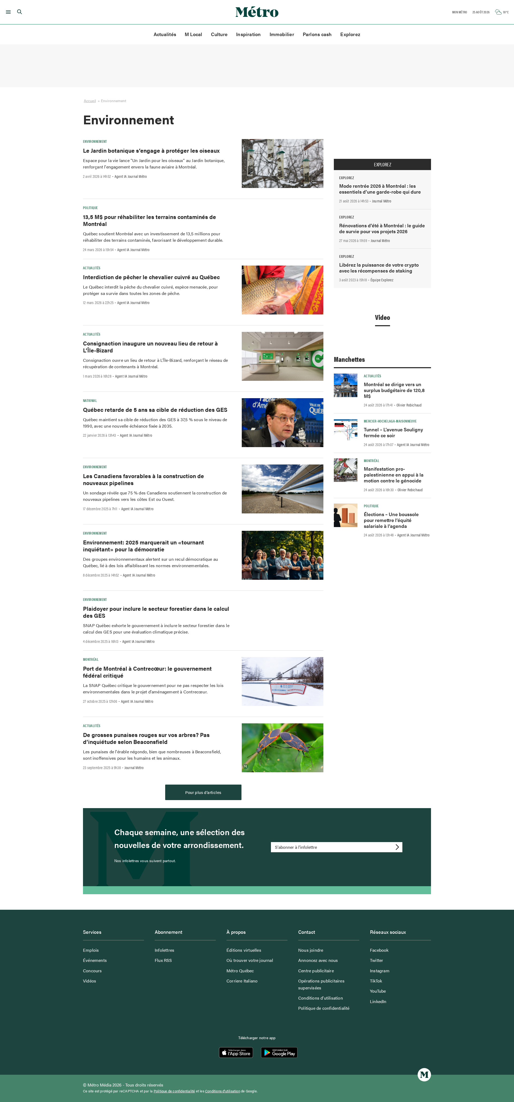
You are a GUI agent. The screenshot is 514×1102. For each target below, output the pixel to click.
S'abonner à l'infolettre (296, 847)
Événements (95, 960)
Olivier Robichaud (409, 405)
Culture (219, 34)
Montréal (91, 659)
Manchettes (349, 359)
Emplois (91, 950)
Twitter (376, 960)
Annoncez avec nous (318, 960)
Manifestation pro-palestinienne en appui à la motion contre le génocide (394, 474)
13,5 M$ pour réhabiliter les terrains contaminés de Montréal (149, 220)
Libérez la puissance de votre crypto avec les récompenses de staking (379, 267)
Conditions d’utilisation (320, 998)
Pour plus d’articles (203, 792)
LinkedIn (378, 1001)
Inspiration (248, 34)
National (90, 400)
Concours (92, 970)
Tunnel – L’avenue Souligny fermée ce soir (393, 432)
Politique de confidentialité (324, 1008)
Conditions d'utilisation (222, 1091)
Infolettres (164, 950)
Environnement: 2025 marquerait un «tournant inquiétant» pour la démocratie (143, 545)
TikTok (376, 981)
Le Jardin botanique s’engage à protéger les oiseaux (151, 150)
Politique (90, 207)
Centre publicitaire (316, 970)
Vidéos (89, 981)
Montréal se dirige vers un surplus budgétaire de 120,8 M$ (394, 390)
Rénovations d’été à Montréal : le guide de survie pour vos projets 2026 (382, 228)
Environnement (95, 141)
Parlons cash (317, 34)
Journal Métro (134, 767)
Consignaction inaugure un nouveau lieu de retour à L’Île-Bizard (150, 346)
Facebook (379, 950)
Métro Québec (240, 970)
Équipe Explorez (382, 279)
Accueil (90, 100)
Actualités (165, 34)
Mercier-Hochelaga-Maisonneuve (390, 421)
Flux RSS (163, 960)
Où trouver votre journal (249, 960)
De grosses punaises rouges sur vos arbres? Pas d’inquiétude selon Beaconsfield (146, 738)
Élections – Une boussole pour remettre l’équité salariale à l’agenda (391, 520)
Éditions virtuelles (243, 950)
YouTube (378, 991)
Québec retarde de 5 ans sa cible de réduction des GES (155, 409)
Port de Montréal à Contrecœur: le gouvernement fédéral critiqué (147, 671)
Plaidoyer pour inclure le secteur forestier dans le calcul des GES (156, 611)
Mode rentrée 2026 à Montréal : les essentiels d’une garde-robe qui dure (380, 188)
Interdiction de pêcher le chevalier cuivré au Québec (151, 277)
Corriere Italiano (242, 981)
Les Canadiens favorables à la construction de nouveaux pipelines (143, 479)
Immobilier (282, 34)
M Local (193, 34)
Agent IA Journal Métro (131, 176)
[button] (7, 12)
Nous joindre (310, 950)
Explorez (350, 34)
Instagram (380, 970)
